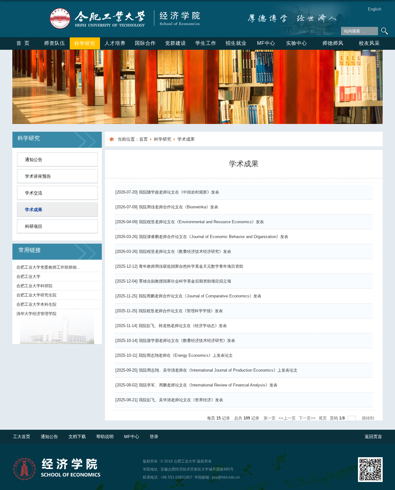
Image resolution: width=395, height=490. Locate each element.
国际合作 (145, 43)
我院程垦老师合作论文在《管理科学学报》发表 (181, 311)
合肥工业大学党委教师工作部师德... (48, 267)
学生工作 (205, 43)
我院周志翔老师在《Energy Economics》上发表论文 (186, 355)
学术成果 (186, 139)
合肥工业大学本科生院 (36, 304)
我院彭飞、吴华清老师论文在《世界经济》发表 (181, 400)
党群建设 (175, 43)
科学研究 (84, 43)
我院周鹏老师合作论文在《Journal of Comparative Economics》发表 (200, 296)
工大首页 (21, 436)
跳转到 (368, 418)
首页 (24, 43)
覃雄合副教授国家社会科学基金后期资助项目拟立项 (185, 281)
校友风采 (369, 43)
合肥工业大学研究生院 (36, 295)
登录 (154, 436)
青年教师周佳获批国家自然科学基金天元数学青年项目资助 (191, 266)
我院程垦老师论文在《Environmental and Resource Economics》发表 (201, 221)
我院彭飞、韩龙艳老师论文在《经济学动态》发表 (183, 325)
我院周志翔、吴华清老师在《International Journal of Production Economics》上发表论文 (218, 370)
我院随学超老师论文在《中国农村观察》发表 (179, 192)
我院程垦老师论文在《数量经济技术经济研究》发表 (185, 251)
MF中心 (266, 43)
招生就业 (236, 43)
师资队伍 (54, 43)
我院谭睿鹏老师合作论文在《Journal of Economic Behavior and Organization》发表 (213, 236)
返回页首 (373, 436)
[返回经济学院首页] (124, 8)
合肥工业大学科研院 (34, 285)
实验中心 (296, 43)
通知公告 (49, 436)
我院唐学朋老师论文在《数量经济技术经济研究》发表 (187, 340)
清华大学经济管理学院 (36, 313)
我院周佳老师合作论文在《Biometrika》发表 (178, 207)
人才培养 (115, 43)
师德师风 (332, 43)
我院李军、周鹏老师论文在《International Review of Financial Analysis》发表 (208, 385)
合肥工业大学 (28, 276)
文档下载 (77, 436)
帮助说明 (105, 436)
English (374, 9)
